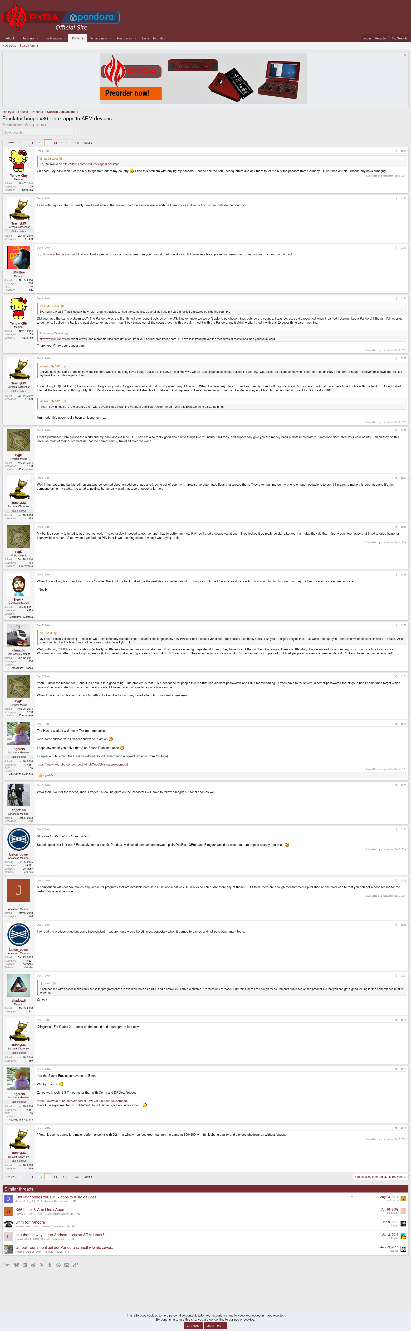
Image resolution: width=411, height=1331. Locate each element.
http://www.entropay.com (54, 254)
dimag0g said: (48, 158)
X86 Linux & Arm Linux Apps (39, 1209)
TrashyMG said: (49, 306)
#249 (403, 574)
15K (77, 1214)
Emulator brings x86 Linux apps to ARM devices (55, 1197)
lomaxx (19, 1239)
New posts (9, 45)
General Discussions (55, 1201)
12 (40, 143)
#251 (403, 676)
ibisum (394, 1225)
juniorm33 (392, 1213)
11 (33, 143)
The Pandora (53, 38)
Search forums (29, 45)
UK (31, 290)
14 (55, 143)
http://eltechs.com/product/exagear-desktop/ (91, 164)
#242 (403, 198)
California (27, 190)
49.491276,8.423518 (21, 774)
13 (48, 143)
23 (77, 143)
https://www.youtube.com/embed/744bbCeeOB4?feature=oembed (82, 764)
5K (69, 1251)
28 (68, 1226)
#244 (403, 298)
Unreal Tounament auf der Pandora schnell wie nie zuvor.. (64, 1247)
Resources (124, 38)
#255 (403, 880)
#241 (403, 151)
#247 (403, 477)
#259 (403, 1069)
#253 (403, 785)
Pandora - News (53, 1251)
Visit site (28, 872)
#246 (403, 430)
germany (28, 868)
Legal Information (154, 38)
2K (74, 1201)
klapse (394, 1238)
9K (73, 1226)
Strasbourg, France (22, 668)
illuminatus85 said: (51, 333)
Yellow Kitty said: (50, 366)
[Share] (396, 150)
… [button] (26, 143)
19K (71, 1239)
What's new (98, 38)
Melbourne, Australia (21, 616)
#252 (403, 724)
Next (87, 143)
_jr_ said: (45, 983)
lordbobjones (14, 125)
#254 (403, 829)
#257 (403, 975)
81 (71, 1214)
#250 (403, 625)
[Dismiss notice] (404, 55)
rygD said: (46, 633)
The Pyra (27, 38)
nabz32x (393, 1250)
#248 (403, 527)
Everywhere (26, 469)
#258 (403, 1020)
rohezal (19, 1226)
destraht (20, 1201)
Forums (77, 38)
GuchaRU (21, 1214)
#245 (403, 358)
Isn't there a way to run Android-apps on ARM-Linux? (59, 1234)
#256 (403, 924)
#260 (403, 1128)
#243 (403, 247)
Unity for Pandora (30, 1222)
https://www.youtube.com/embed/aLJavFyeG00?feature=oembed (82, 1100)
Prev (11, 143)
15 (62, 143)
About (10, 38)
